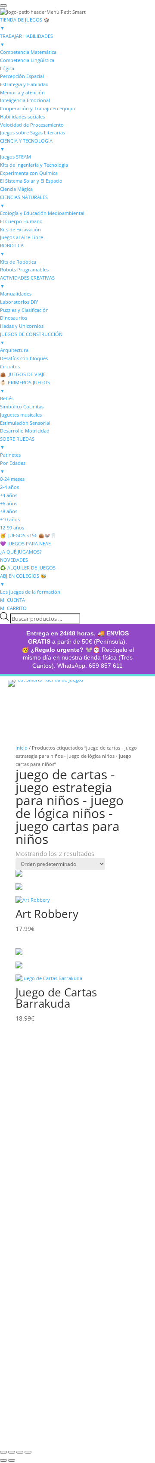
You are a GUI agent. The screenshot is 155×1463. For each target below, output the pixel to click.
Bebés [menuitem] (6, 398)
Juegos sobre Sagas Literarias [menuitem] (32, 132)
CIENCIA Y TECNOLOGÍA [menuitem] (26, 144)
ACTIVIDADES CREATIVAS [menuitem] (27, 281)
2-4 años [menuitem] (9, 487)
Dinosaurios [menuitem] (13, 317)
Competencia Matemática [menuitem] (28, 52)
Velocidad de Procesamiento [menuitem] (32, 124)
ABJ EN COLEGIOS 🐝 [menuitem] (23, 580)
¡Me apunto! (45, 1398)
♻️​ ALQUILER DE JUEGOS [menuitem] (28, 567)
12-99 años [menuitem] (12, 527)
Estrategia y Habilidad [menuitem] (24, 84)
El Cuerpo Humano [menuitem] (21, 221)
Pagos (26, 1201)
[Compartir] (19, 1452)
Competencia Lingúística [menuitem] (27, 60)
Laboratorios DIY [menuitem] (19, 302)
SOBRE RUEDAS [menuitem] (17, 443)
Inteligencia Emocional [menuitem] (25, 100)
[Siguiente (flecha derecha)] (11, 1460)
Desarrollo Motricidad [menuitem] (25, 430)
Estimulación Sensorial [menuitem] (25, 423)
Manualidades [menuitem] (15, 293)
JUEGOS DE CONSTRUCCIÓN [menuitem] (31, 338)
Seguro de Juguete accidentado (66, 1219)
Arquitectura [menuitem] (14, 350)
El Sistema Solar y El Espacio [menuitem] (31, 180)
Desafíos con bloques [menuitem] (24, 358)
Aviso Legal (34, 1271)
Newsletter (36, 1336)
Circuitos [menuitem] (10, 366)
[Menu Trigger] (3, 5)
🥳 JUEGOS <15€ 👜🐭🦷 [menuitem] (28, 535)
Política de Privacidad (51, 1280)
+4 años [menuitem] (8, 495)
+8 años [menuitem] (8, 511)
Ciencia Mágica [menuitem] (16, 189)
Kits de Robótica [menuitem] (18, 261)
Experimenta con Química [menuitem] (29, 173)
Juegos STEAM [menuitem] (15, 156)
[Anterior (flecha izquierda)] (3, 1460)
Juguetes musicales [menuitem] (21, 414)
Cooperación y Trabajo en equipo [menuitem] (37, 108)
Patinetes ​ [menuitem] (11, 454)
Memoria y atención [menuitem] (22, 92)
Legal (26, 1249)
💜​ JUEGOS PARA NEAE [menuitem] (25, 543)
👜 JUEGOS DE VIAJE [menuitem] (23, 374)
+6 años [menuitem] (8, 503)
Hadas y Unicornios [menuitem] (21, 326)
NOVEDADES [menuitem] (14, 560)
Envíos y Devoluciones (53, 1210)
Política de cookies (46, 1289)
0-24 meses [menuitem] (12, 479)
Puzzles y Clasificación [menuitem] (24, 310)
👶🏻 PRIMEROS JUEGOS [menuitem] (25, 386)
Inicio (22, 747)
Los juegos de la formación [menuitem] (30, 591)
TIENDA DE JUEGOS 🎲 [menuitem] (25, 23)
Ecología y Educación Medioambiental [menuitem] (42, 213)
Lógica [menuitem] (7, 68)
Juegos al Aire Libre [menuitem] (21, 237)
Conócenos (37, 1088)
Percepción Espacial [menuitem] (22, 76)
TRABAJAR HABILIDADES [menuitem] (26, 40)
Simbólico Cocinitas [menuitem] (21, 406)
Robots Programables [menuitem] (24, 269)
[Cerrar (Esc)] (28, 1452)
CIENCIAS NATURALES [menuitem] (24, 201)
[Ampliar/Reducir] (3, 1452)
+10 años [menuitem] (10, 519)
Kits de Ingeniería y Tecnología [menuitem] (34, 165)
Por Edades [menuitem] (12, 467)
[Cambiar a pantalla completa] (11, 1452)
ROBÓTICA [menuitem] (12, 249)
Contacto (33, 1110)
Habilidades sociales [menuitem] (22, 116)
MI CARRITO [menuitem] (13, 608)
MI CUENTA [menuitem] (12, 600)
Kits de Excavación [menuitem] (20, 229)
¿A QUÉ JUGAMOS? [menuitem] (21, 551)
